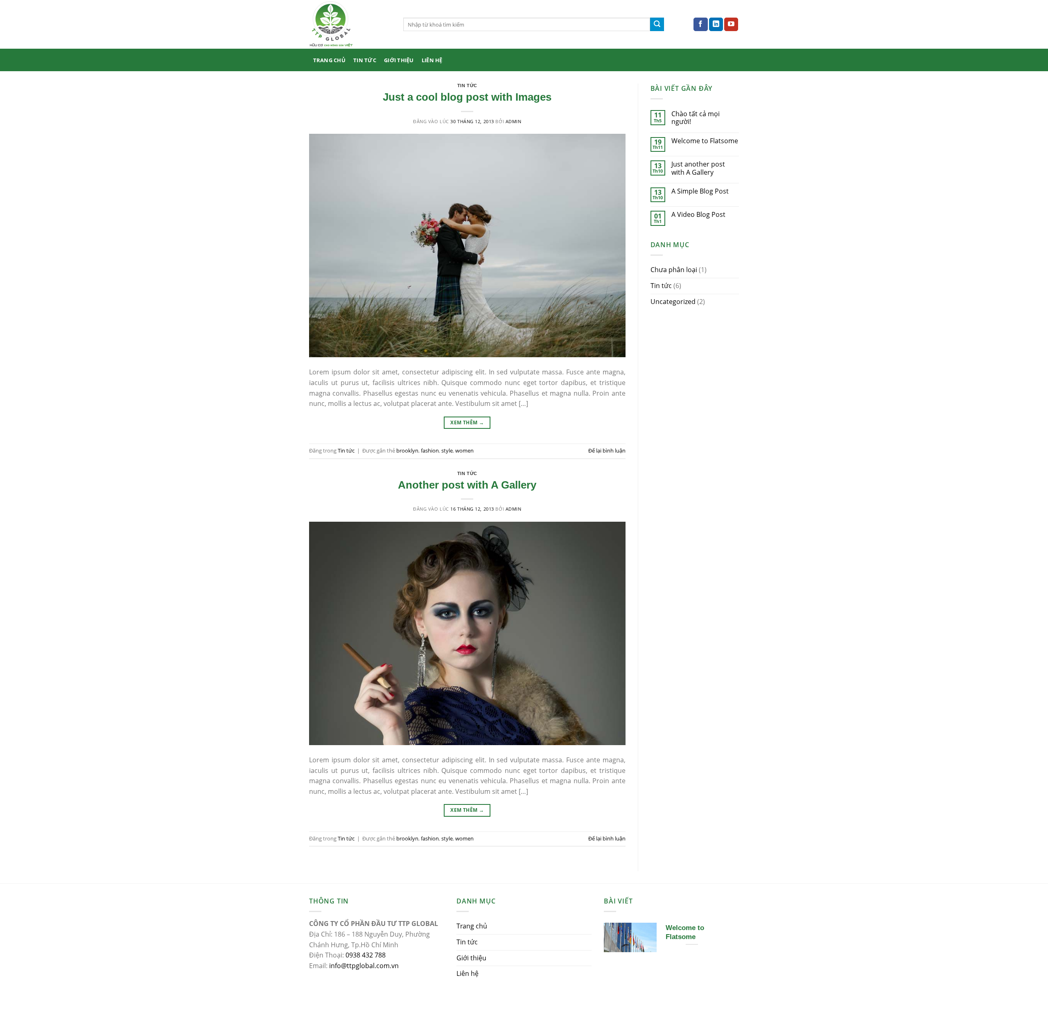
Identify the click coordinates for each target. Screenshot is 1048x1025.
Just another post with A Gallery (698, 168)
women (464, 450)
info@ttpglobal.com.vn (364, 965)
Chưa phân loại (673, 269)
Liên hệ (432, 60)
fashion (430, 450)
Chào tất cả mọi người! (695, 118)
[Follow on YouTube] (731, 25)
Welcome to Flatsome (704, 141)
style (447, 450)
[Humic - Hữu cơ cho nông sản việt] (350, 24)
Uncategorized (673, 301)
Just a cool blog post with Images (467, 97)
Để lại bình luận (607, 450)
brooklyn (407, 450)
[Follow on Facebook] (700, 25)
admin (514, 121)
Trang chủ (329, 60)
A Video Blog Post (698, 215)
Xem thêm (467, 422)
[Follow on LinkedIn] (716, 25)
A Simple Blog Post (700, 191)
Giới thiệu (399, 60)
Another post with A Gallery (467, 485)
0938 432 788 (366, 955)
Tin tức (364, 60)
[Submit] (657, 25)
